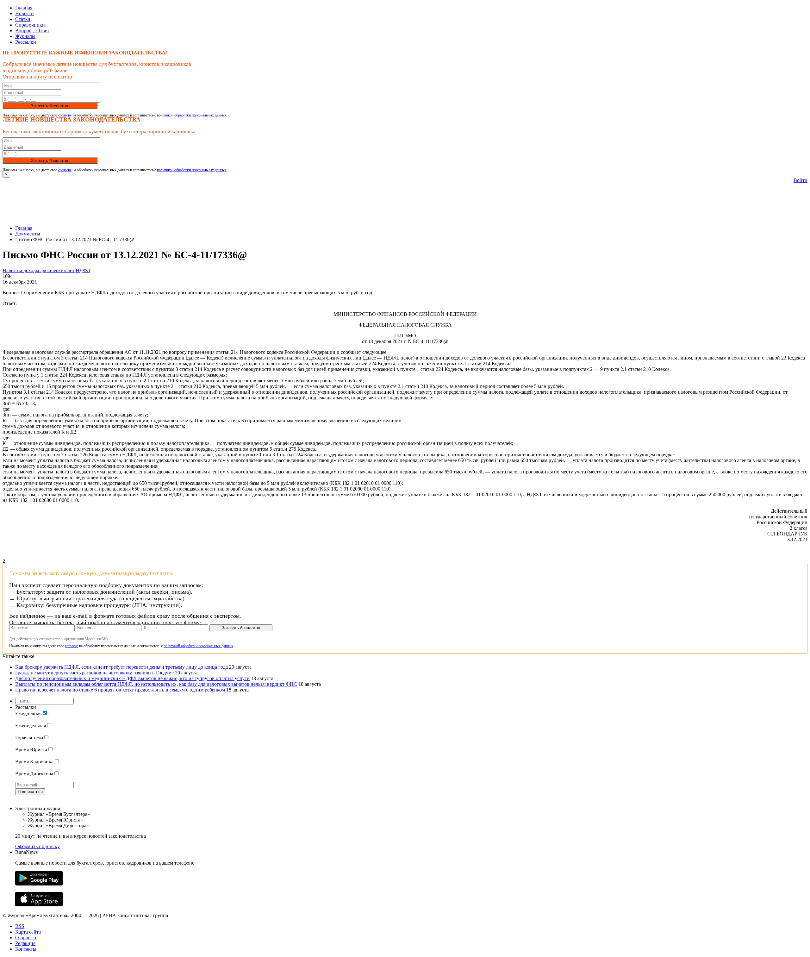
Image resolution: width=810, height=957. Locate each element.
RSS (19, 926)
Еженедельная (30, 725)
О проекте (26, 937)
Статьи (22, 19)
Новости (24, 13)
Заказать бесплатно (50, 105)
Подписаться (30, 791)
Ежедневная (28, 713)
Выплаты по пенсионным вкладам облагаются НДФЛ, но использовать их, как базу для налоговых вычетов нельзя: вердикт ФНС (156, 684)
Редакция (25, 943)
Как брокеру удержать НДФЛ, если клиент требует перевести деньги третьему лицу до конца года (121, 667)
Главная (23, 7)
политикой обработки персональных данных (192, 115)
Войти (800, 180)
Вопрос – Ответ (32, 30)
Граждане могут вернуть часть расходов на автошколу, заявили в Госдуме (94, 672)
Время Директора (34, 773)
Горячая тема (29, 737)
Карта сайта (28, 932)
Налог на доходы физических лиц (39, 270)
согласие (65, 115)
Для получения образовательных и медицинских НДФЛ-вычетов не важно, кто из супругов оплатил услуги (132, 678)
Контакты (25, 949)
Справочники (30, 25)
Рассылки (25, 42)
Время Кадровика (34, 761)
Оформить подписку (37, 846)
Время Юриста (31, 749)
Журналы (25, 36)
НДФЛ (83, 270)
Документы (27, 233)
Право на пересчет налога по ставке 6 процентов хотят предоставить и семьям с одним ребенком (120, 689)
